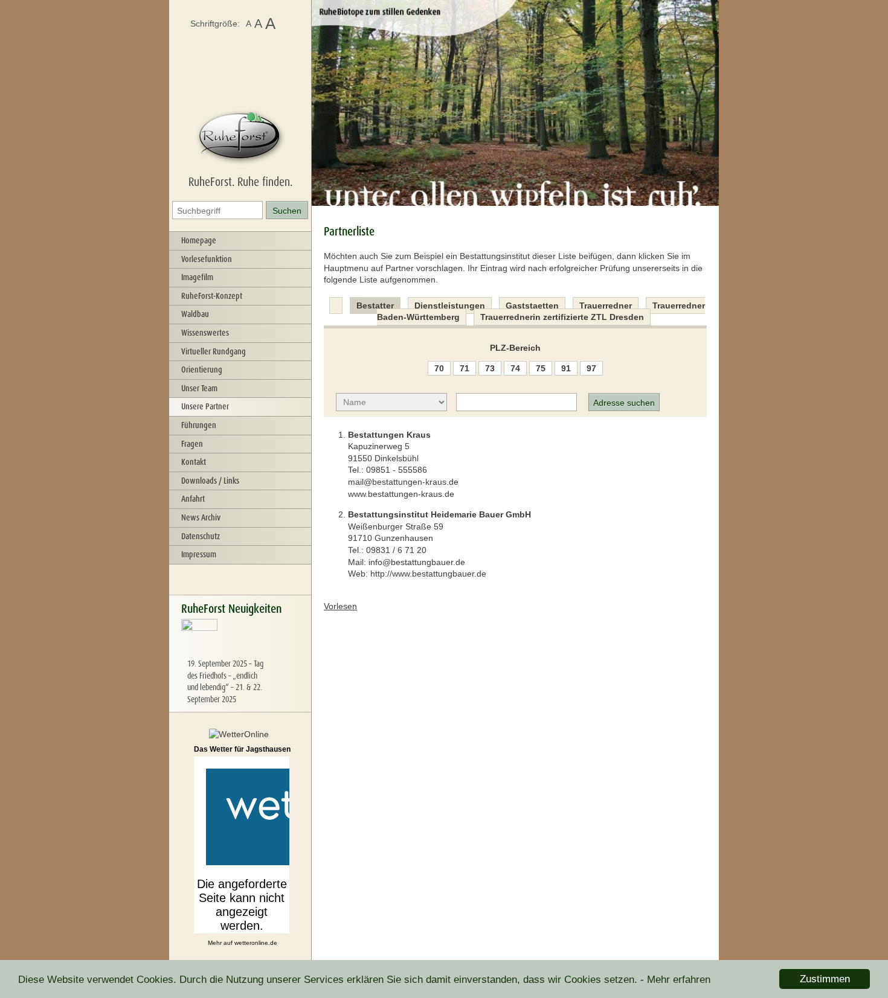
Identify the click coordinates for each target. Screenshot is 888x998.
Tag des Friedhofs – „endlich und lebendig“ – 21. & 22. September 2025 (225, 681)
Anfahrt (193, 498)
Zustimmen (825, 979)
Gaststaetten (532, 305)
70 (439, 368)
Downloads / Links (210, 480)
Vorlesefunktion (206, 259)
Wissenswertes (205, 332)
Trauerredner (605, 305)
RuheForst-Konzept (211, 295)
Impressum (198, 554)
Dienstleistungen (449, 305)
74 (515, 368)
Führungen (198, 425)
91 (566, 368)
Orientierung (201, 369)
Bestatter (375, 305)
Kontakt (193, 461)
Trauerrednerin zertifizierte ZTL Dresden (562, 317)
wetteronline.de (255, 942)
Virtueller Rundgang (213, 351)
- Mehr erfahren (675, 979)
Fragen (192, 443)
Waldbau (195, 314)
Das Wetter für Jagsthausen (242, 749)
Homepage (198, 240)
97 (591, 368)
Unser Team (199, 388)
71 (464, 368)
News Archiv (200, 517)
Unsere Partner (205, 406)
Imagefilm (197, 277)
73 (490, 368)
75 (540, 368)
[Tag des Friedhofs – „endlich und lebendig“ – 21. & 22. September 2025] (199, 652)
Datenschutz (200, 536)
